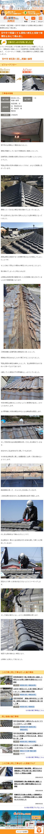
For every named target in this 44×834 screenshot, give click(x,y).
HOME (2, 25)
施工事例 (10, 25)
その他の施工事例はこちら (35, 710)
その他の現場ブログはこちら (34, 807)
